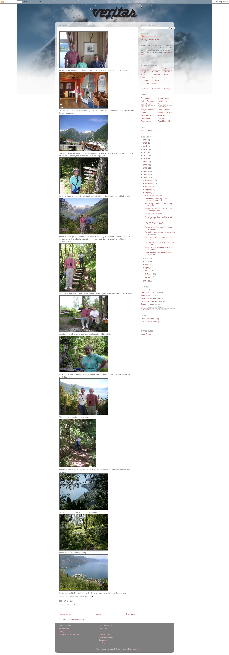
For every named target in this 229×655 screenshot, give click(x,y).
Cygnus (143, 304)
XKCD (101, 631)
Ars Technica (64, 629)
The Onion (103, 629)
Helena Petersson (148, 101)
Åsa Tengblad (146, 98)
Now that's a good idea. (154, 195)
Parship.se (168, 89)
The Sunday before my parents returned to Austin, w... (156, 199)
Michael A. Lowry (150, 36)
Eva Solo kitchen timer (153, 214)
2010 (145, 162)
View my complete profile (150, 40)
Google (144, 72)
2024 (145, 140)
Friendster (145, 83)
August (148, 193)
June (147, 261)
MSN (143, 75)
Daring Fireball (64, 631)
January (148, 277)
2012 (145, 155)
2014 (145, 149)
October (148, 186)
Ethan (150, 131)
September (149, 189)
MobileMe (155, 72)
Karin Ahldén (162, 101)
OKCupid (144, 89)
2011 (145, 159)
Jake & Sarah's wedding (150, 321)
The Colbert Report (106, 637)
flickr (154, 69)
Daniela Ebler (146, 118)
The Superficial (104, 643)
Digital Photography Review (69, 634)
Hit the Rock (145, 293)
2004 (145, 281)
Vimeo (154, 77)
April (147, 268)
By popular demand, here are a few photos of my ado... (158, 210)
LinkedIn (167, 72)
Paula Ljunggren (147, 121)
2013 (145, 152)
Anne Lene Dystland (165, 112)
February (149, 274)
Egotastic (102, 640)
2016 (145, 143)
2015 (145, 146)
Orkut (143, 77)
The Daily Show (105, 634)
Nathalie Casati (163, 98)
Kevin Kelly (162, 104)
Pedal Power (145, 296)
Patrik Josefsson (147, 115)
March (148, 271)
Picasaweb (156, 75)
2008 (145, 168)
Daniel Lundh (146, 104)
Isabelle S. (145, 112)
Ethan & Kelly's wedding (150, 319)
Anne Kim (161, 118)
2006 (145, 174)
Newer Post (65, 614)
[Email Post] (91, 596)
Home (98, 614)
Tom (142, 131)
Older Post (130, 614)
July (147, 258)
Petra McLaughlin (164, 121)
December (149, 180)
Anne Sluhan (162, 115)
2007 (145, 171)
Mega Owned (146, 334)
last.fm (154, 83)
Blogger (134, 649)
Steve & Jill (145, 107)
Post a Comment (68, 605)
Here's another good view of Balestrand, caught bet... (155, 223)
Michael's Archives (148, 310)
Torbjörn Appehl (147, 110)
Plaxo (166, 75)
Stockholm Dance (147, 298)
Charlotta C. (162, 107)
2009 (145, 165)
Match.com (156, 89)
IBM (165, 69)
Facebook (145, 69)
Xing (165, 77)
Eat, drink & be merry (149, 301)
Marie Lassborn (164, 110)
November (149, 183)
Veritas (143, 290)
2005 (145, 177)
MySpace (144, 80)
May (147, 264)
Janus (143, 307)
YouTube (155, 80)
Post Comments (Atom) (78, 619)
